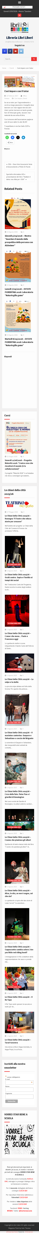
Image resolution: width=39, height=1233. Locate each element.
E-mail (18, 1079)
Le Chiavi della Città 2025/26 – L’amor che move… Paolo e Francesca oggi (18, 636)
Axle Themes (26, 1228)
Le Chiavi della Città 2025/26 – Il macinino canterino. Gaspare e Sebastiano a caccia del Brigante (19, 735)
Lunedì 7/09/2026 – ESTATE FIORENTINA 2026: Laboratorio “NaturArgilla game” (19, 292)
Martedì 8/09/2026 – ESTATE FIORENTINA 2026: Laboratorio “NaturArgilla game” (19, 342)
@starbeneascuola (25, 1211)
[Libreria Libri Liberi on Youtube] (15, 51)
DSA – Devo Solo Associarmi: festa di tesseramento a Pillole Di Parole (19, 165)
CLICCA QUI (23, 1191)
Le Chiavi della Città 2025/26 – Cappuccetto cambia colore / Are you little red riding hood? (19, 950)
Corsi (9, 450)
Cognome (8, 1093)
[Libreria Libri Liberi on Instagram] (4, 51)
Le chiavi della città (14, 564)
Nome (7, 1086)
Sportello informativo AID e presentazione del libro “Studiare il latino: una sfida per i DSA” (18, 176)
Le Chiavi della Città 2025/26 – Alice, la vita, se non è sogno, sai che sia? (19, 893)
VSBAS (20, 1208)
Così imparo (18, 98)
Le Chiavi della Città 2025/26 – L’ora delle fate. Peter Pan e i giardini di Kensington (18, 794)
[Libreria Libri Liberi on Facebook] (10, 51)
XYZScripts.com (29, 1232)
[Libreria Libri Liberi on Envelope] (21, 51)
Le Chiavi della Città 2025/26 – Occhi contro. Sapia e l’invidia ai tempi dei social (18, 577)
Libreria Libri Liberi (19, 38)
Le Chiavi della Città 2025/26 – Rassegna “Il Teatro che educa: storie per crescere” (18, 519)
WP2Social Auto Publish (12, 1232)
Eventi (25, 98)
